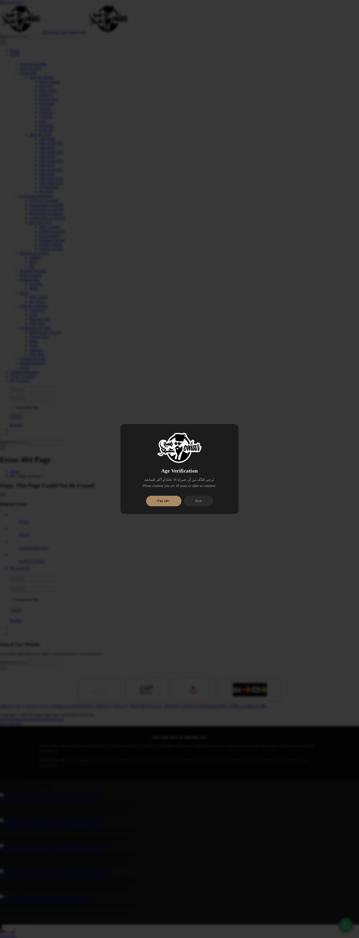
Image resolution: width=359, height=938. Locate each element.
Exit (198, 501)
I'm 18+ (163, 501)
